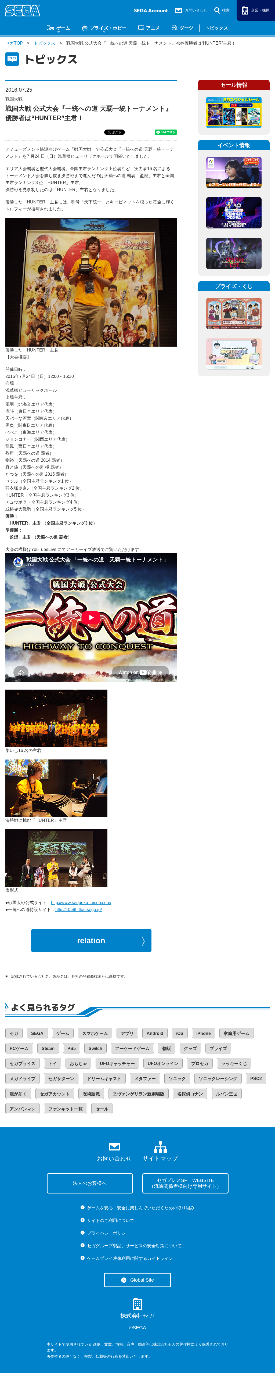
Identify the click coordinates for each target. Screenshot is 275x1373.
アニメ (153, 28)
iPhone (203, 1033)
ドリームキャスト (104, 1078)
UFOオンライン (163, 1063)
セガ (14, 1033)
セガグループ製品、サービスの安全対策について (134, 1245)
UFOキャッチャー (117, 1063)
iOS (179, 1033)
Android (155, 1033)
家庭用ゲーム (236, 1033)
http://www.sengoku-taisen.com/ (81, 902)
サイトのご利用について (110, 1220)
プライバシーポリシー (108, 1233)
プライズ (218, 1048)
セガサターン (61, 1078)
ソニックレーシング (218, 1078)
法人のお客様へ (90, 1183)
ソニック (177, 1078)
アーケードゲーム (132, 1048)
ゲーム (63, 28)
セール (102, 1109)
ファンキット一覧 (65, 1109)
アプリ (127, 1033)
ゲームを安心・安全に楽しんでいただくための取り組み (140, 1208)
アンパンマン (22, 1109)
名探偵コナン (190, 1094)
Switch (95, 1048)
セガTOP (14, 43)
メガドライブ (22, 1078)
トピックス (216, 28)
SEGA (37, 1033)
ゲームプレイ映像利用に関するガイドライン (130, 1258)
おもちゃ (78, 1063)
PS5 (71, 1048)
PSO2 (256, 1078)
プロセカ (199, 1063)
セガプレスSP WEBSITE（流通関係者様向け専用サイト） (185, 1183)
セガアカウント (55, 1094)
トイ (52, 1063)
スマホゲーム (95, 1033)
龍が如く (18, 1094)
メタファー (145, 1078)
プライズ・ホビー (108, 28)
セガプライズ (22, 1063)
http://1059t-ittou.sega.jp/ (78, 909)
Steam (48, 1048)
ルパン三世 (226, 1094)
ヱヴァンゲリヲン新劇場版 (138, 1094)
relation (91, 940)
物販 (166, 1048)
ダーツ (186, 28)
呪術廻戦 (91, 1094)
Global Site (142, 1280)
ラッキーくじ (234, 1063)
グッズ (190, 1048)
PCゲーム (19, 1048)
